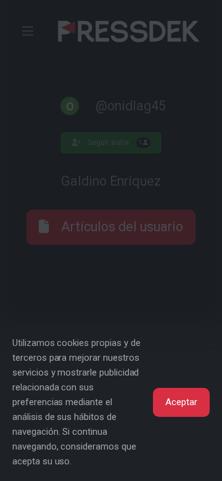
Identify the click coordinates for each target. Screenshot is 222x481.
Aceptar (181, 402)
